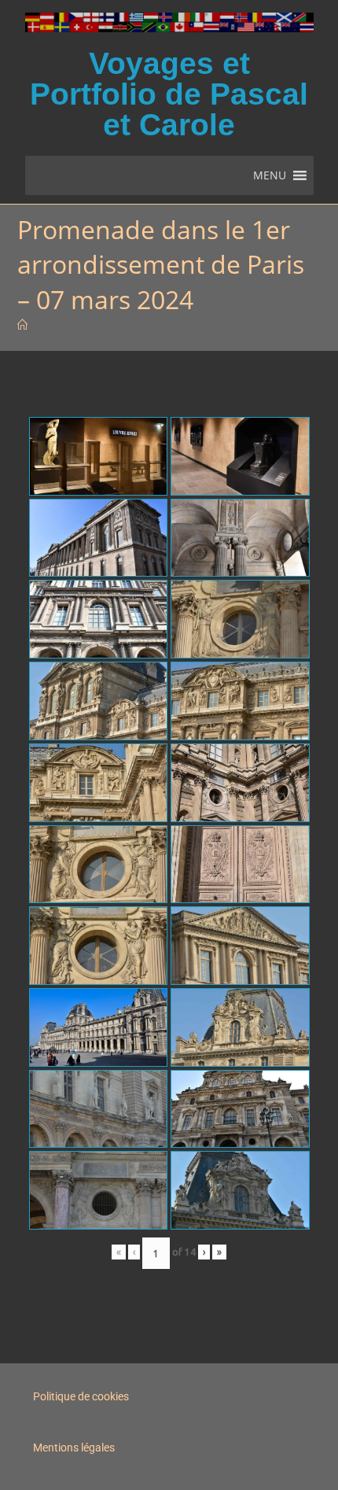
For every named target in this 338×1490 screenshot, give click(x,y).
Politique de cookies (81, 1396)
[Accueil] (22, 325)
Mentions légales (74, 1447)
